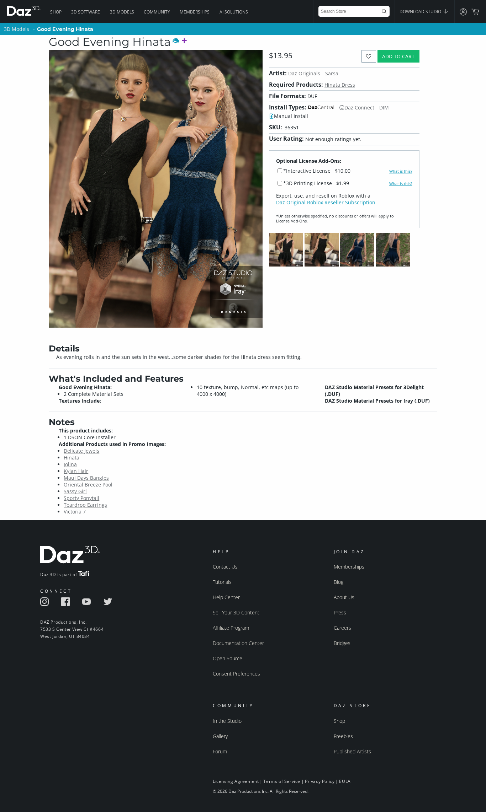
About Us (344, 597)
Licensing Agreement (236, 781)
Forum (220, 751)
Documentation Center (238, 643)
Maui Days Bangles (86, 477)
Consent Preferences (236, 673)
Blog (338, 582)
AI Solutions (234, 12)
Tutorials (222, 582)
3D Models (122, 12)
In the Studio (227, 720)
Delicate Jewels (81, 450)
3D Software (85, 12)
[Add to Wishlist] (368, 56)
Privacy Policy (319, 781)
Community (157, 12)
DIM (384, 107)
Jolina (70, 464)
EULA (344, 781)
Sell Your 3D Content (236, 612)
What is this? (400, 171)
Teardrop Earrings (85, 504)
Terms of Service (281, 781)
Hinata (71, 457)
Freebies (343, 736)
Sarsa (331, 73)
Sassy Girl (75, 491)
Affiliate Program (231, 627)
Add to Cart (398, 56)
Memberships (195, 12)
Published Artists (352, 751)
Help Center (226, 597)
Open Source (227, 658)
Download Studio (421, 12)
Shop (56, 12)
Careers (342, 627)
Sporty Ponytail (81, 498)
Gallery (220, 736)
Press (340, 612)
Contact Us (225, 566)
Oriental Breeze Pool (88, 484)
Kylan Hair (76, 471)
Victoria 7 (75, 511)
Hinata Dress (339, 84)
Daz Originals (304, 73)
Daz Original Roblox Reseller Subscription (325, 202)
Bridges (342, 643)
